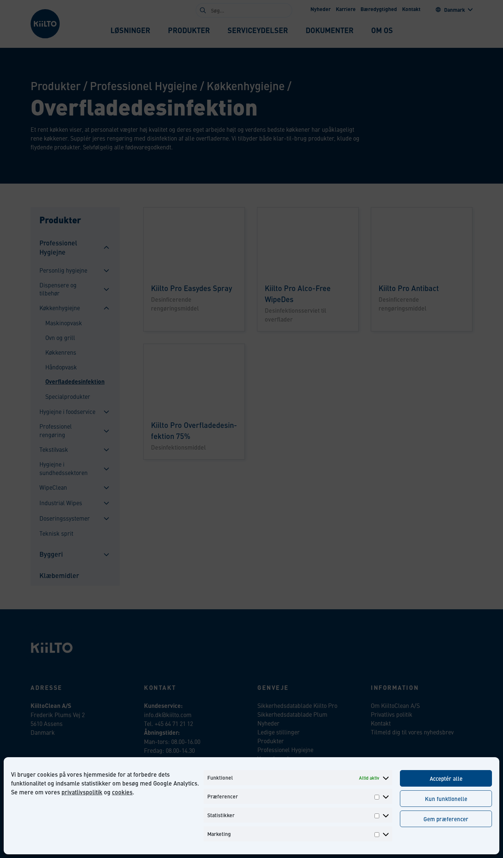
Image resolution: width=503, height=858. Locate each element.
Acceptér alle (446, 778)
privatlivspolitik (81, 792)
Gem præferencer (445, 819)
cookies (122, 792)
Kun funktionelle (446, 798)
